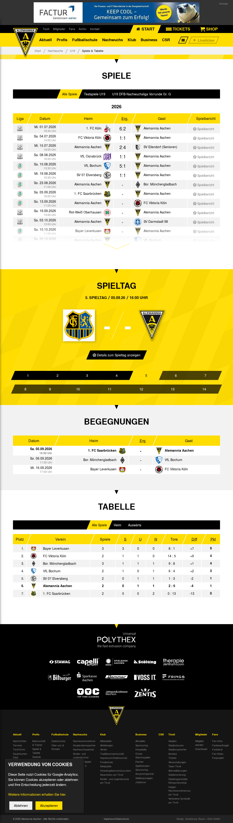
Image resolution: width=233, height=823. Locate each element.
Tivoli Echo (19, 749)
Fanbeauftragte (220, 745)
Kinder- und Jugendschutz (81, 755)
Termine (17, 745)
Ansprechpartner (144, 773)
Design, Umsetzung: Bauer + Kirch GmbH (198, 818)
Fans (72, 29)
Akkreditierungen (177, 770)
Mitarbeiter (106, 741)
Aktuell (45, 40)
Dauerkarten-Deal (20, 755)
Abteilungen (106, 745)
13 (173, 389)
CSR (166, 40)
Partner (139, 761)
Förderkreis (106, 762)
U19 (72, 50)
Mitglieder (59, 29)
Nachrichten (19, 741)
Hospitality (141, 749)
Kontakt (94, 29)
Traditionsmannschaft (112, 753)
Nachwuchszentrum (84, 741)
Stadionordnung (177, 774)
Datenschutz (58, 741)
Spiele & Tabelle (36, 751)
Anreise (172, 753)
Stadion (172, 741)
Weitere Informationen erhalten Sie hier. (37, 794)
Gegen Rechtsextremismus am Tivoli (179, 790)
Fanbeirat (217, 749)
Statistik (36, 757)
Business (149, 40)
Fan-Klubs (217, 753)
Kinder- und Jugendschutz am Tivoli (114, 781)
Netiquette (105, 766)
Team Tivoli (174, 766)
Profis (62, 40)
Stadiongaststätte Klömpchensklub (177, 781)
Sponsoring (141, 745)
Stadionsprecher (177, 749)
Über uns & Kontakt (57, 747)
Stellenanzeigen (144, 778)
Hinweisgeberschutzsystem (115, 770)
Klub (132, 40)
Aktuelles (140, 741)
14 (204, 389)
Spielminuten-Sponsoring (142, 767)
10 (78, 389)
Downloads (201, 749)
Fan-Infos (217, 741)
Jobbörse (140, 782)
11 (109, 389)
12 (141, 389)
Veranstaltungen (177, 762)
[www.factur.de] (116, 12)
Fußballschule (84, 40)
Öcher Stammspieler (142, 755)
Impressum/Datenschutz (113, 758)
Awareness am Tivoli (111, 774)
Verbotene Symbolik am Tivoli (179, 800)
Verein (103, 749)
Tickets (172, 758)
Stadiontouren (176, 745)
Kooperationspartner (84, 745)
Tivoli (46, 29)
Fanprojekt (218, 758)
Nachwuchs (112, 40)
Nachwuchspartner (83, 749)
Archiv (82, 29)
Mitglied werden (199, 743)
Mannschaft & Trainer (38, 743)
